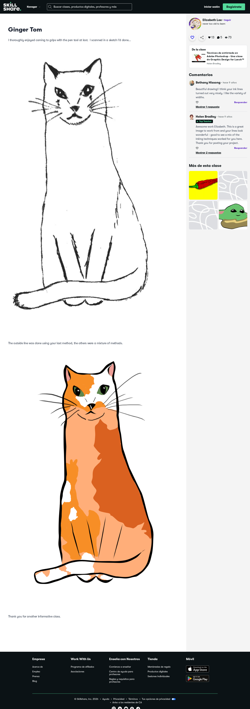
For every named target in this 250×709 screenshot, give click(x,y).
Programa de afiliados (82, 667)
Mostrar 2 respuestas (208, 152)
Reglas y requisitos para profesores (121, 680)
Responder (240, 102)
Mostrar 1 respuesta (207, 106)
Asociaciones (77, 671)
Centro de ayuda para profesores (121, 673)
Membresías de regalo (159, 667)
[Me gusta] (192, 37)
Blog (34, 681)
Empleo (36, 671)
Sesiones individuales (159, 676)
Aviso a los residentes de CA (127, 702)
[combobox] (89, 6)
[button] (39, 6)
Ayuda (105, 699)
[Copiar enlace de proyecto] (201, 37)
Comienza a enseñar (120, 667)
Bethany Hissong (208, 82)
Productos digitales (158, 671)
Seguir (227, 20)
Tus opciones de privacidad (156, 699)
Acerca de (37, 667)
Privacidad (118, 699)
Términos (133, 699)
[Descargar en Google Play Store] (202, 679)
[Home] (12, 7)
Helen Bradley (206, 116)
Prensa (35, 676)
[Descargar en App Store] (202, 669)
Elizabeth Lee (212, 20)
